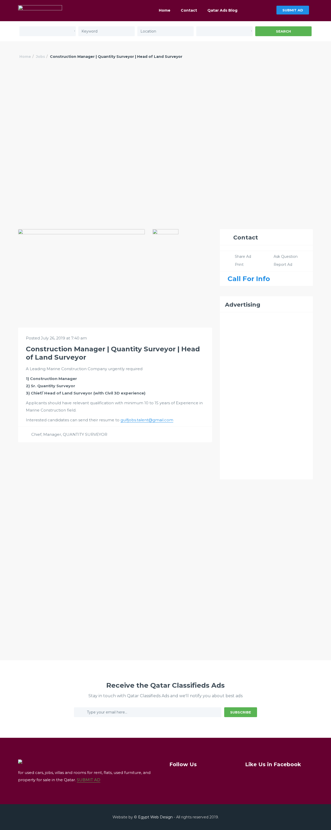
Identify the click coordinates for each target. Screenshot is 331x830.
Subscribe (240, 712)
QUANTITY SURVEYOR (85, 434)
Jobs (40, 56)
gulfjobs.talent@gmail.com (147, 419)
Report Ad (283, 264)
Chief (36, 434)
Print (239, 264)
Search (283, 31)
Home (164, 10)
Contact (189, 10)
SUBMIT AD (292, 10)
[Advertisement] (165, 108)
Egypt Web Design (155, 817)
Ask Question (286, 256)
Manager (52, 434)
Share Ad (243, 256)
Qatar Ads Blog (222, 10)
